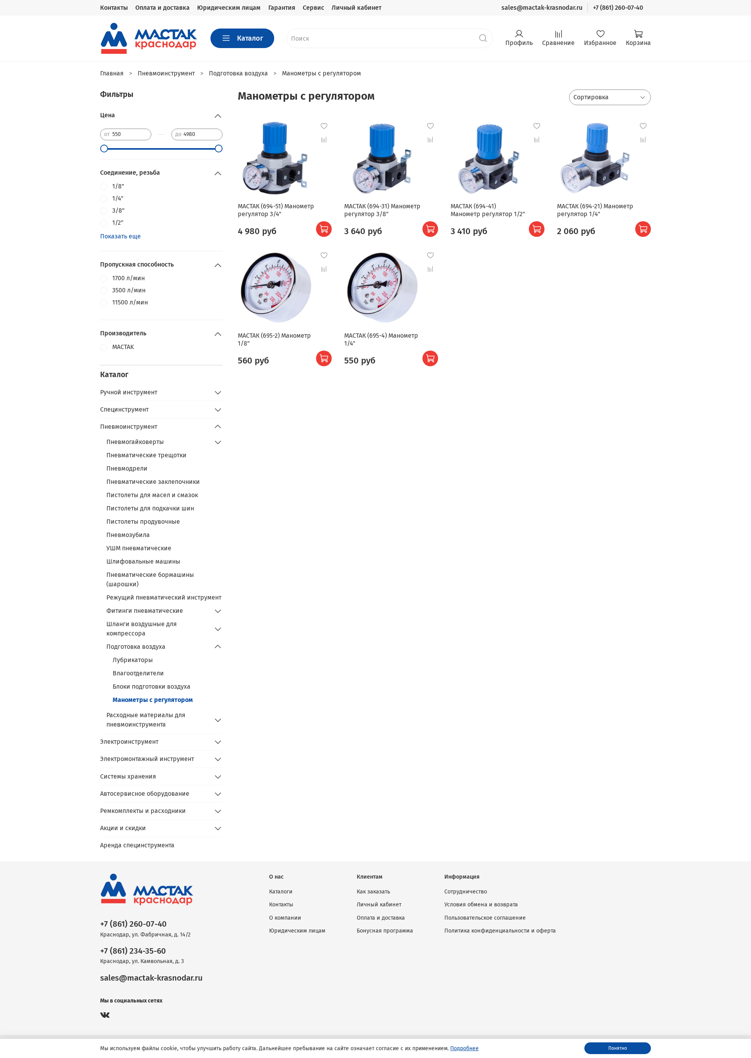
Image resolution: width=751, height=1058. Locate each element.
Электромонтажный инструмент (147, 759)
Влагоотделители (138, 673)
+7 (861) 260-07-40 (618, 7)
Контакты (114, 7)
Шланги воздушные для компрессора (141, 628)
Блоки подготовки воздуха (151, 686)
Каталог (250, 38)
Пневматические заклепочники (153, 481)
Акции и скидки (123, 828)
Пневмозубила (128, 535)
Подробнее (464, 1048)
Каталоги (281, 891)
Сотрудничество (465, 891)
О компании (285, 918)
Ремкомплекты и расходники (143, 811)
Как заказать (373, 891)
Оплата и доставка (162, 7)
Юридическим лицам (229, 7)
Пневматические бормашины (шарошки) (150, 579)
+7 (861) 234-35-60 (133, 951)
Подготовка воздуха (135, 646)
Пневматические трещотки (146, 455)
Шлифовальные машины (143, 561)
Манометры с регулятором (153, 700)
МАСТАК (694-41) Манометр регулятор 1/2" (488, 210)
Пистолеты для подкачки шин (150, 508)
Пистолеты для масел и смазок (152, 495)
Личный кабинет (356, 7)
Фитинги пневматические (144, 610)
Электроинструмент (129, 741)
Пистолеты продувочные (143, 521)
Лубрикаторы (133, 660)
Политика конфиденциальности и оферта (500, 930)
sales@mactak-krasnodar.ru (541, 7)
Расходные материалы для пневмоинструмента (145, 719)
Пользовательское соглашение (485, 918)
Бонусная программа (385, 930)
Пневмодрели (126, 468)
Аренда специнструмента (137, 845)
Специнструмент (124, 409)
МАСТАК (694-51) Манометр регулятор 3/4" (276, 210)
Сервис (313, 7)
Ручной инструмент (128, 392)
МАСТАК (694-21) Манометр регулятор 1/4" (595, 210)
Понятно (617, 1048)
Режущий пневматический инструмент (163, 597)
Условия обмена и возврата (481, 904)
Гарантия (281, 7)
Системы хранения (128, 776)
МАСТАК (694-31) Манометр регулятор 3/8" (382, 210)
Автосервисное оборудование (144, 793)
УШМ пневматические (138, 548)
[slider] (104, 148)
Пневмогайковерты (135, 442)
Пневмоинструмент (128, 426)
